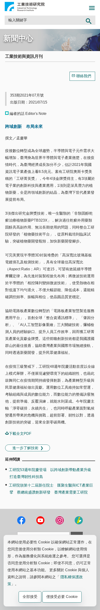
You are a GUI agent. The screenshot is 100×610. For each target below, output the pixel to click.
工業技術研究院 (25, 6)
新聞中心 (18, 38)
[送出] (89, 20)
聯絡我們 (83, 76)
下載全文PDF (20, 434)
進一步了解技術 (25, 448)
